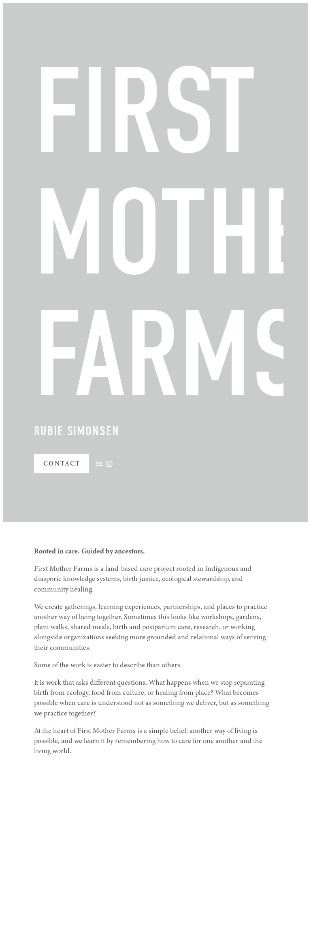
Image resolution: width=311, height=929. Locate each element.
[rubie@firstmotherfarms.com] (99, 464)
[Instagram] (109, 464)
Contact (62, 463)
